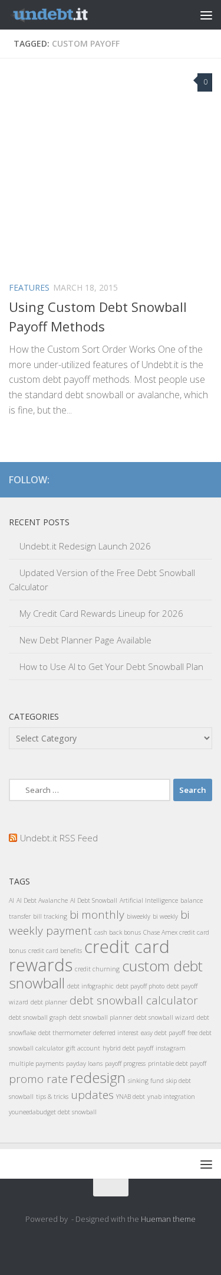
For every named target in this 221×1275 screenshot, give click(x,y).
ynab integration (171, 1096)
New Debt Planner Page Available (85, 640)
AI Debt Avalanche (42, 900)
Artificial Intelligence (149, 900)
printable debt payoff (177, 1063)
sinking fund (146, 1080)
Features (29, 287)
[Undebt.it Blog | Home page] (64, 15)
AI (11, 900)
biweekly (138, 916)
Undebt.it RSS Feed (59, 838)
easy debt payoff (163, 1033)
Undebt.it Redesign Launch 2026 (85, 546)
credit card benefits (55, 951)
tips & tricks (52, 1096)
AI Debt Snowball (93, 900)
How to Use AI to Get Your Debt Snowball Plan (111, 666)
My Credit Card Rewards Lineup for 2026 (101, 613)
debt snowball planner (100, 1017)
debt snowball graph (38, 1017)
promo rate (38, 1079)
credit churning (97, 969)
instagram (171, 1048)
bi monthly (97, 914)
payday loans (84, 1063)
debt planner (49, 1002)
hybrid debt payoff (128, 1048)
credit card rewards (89, 956)
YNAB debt (130, 1096)
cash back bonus (117, 932)
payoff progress (125, 1063)
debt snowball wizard (164, 1017)
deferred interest (115, 1033)
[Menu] (206, 15)
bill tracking (50, 916)
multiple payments (36, 1063)
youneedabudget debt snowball (53, 1112)
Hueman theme (168, 1219)
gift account (83, 1048)
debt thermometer (64, 1033)
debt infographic (90, 986)
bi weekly (165, 916)
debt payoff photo (140, 986)
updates (92, 1094)
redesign (98, 1077)
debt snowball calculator (134, 1000)
